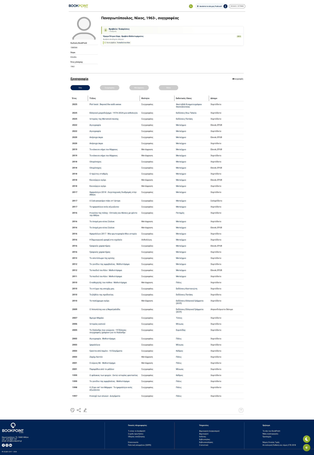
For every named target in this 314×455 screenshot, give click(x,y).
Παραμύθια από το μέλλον (102, 369)
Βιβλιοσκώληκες (206, 442)
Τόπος (179, 318)
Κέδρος (179, 351)
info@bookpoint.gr (14, 441)
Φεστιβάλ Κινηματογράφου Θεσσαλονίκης (189, 105)
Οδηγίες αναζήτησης (136, 437)
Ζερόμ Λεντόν (96, 357)
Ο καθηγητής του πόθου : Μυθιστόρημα (108, 282)
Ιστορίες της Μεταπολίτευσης (104, 119)
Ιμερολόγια (95, 344)
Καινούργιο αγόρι (98, 180)
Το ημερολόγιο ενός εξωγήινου (104, 207)
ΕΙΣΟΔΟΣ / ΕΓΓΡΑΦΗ (237, 6)
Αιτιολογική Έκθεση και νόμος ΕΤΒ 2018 (279, 445)
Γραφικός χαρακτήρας (100, 246)
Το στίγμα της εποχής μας (102, 288)
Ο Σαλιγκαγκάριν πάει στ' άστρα (105, 200)
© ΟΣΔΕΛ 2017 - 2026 (9, 452)
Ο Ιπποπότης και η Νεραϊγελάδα (105, 309)
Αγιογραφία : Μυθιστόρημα (102, 338)
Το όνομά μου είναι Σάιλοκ (102, 221)
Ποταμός (180, 213)
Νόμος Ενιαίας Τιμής (271, 442)
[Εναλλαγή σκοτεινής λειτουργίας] (306, 439)
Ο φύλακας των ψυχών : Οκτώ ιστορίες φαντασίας (114, 375)
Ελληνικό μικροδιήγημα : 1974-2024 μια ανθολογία (113, 113)
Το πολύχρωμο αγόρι (99, 300)
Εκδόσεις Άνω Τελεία (186, 113)
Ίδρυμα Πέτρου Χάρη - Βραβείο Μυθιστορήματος (123, 36)
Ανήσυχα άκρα (96, 137)
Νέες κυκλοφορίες (270, 434)
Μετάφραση (139, 88)
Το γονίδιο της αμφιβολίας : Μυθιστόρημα (110, 264)
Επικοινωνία (133, 442)
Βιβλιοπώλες (204, 439)
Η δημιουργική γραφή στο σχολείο (106, 239)
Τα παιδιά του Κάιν (123, 43)
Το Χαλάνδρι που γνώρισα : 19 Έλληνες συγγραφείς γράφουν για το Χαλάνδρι (108, 331)
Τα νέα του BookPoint (271, 431)
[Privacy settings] (306, 447)
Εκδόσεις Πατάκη (184, 119)
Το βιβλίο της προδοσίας (101, 294)
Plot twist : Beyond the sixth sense (105, 104)
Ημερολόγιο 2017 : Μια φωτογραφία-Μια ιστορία (113, 233)
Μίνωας (179, 324)
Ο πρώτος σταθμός (99, 174)
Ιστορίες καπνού (97, 324)
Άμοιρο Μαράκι (97, 318)
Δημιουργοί (204, 434)
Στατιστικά (203, 445)
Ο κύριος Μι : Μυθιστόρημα (102, 363)
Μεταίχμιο (181, 125)
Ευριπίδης (181, 330)
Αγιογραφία (95, 125)
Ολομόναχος (95, 161)
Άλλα (168, 88)
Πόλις (179, 282)
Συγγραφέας (110, 88)
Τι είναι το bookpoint (136, 431)
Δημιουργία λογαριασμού (209, 431)
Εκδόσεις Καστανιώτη (186, 288)
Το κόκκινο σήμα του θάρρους (104, 149)
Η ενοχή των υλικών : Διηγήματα (105, 396)
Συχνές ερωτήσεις (135, 434)
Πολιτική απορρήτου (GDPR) (139, 445)
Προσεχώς (267, 437)
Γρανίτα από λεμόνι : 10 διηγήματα (106, 351)
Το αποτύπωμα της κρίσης (102, 258)
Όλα (80, 88)
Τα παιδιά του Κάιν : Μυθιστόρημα (106, 270)
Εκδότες (202, 437)
